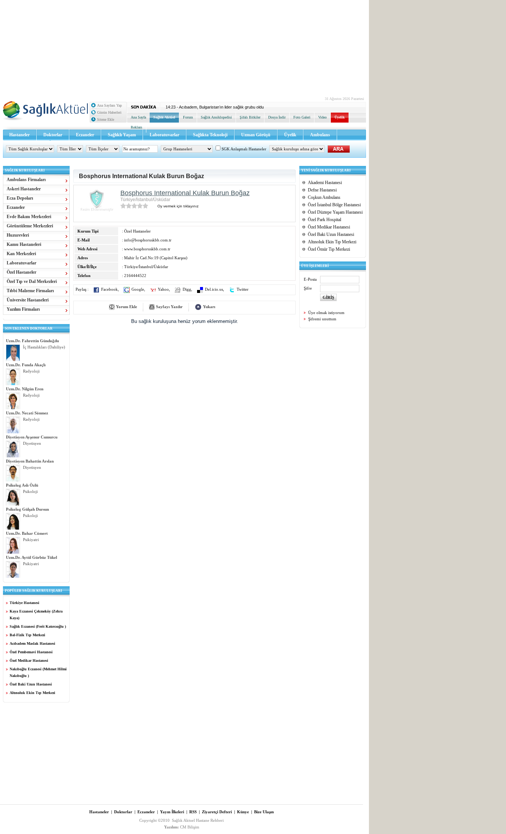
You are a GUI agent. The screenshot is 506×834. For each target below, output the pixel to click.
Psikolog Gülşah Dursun (27, 509)
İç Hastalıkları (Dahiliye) (44, 347)
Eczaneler (85, 134)
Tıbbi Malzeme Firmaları (30, 290)
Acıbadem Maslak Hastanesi (32, 643)
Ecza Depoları (20, 198)
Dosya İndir (277, 117)
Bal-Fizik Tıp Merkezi (27, 635)
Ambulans (320, 134)
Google (138, 289)
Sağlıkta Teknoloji (210, 134)
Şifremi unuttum (322, 319)
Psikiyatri (31, 540)
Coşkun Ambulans (324, 197)
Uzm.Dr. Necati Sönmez (27, 413)
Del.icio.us (214, 289)
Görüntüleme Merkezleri (30, 225)
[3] (134, 205)
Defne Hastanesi (322, 190)
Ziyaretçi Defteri (217, 812)
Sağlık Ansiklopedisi (216, 117)
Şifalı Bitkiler (250, 117)
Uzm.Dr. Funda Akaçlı (26, 365)
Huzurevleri (18, 235)
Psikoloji (30, 492)
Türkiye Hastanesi (24, 603)
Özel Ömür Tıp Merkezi (329, 249)
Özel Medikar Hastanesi (29, 660)
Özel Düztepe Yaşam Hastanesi (335, 212)
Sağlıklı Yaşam (122, 134)
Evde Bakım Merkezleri (29, 216)
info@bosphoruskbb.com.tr (148, 240)
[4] (140, 205)
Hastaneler (19, 134)
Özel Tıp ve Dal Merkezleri (32, 281)
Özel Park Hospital (324, 219)
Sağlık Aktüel (164, 117)
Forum (188, 117)
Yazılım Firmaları (23, 309)
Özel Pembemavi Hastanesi (31, 652)
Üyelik (339, 117)
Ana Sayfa (138, 117)
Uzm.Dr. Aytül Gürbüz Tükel (31, 557)
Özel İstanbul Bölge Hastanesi (334, 204)
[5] (145, 205)
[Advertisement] (184, 46)
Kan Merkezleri (21, 253)
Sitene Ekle (105, 119)
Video (322, 117)
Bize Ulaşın (264, 812)
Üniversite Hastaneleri (28, 300)
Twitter (243, 289)
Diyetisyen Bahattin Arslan (30, 461)
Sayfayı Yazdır (169, 306)
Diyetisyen (32, 443)
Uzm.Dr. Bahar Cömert (27, 533)
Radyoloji (31, 371)
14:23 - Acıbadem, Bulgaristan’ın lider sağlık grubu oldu (215, 107)
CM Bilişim (189, 827)
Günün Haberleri (109, 112)
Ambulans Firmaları (26, 179)
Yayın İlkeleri (172, 812)
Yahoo (163, 289)
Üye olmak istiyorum (326, 312)
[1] (123, 205)
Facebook (109, 289)
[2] (129, 205)
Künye (243, 812)
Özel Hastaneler (21, 272)
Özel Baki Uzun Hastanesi (31, 684)
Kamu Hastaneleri (24, 244)
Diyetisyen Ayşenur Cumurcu (31, 437)
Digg (187, 289)
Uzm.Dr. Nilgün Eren (24, 389)
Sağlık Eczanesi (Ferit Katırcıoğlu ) (38, 626)
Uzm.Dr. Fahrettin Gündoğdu (32, 340)
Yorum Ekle (126, 306)
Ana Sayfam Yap (109, 105)
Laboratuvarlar (164, 134)
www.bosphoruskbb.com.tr (147, 249)
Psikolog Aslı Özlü (22, 485)
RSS (193, 812)
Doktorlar (52, 134)
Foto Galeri (301, 117)
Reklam (136, 127)
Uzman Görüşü (255, 134)
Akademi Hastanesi (325, 182)
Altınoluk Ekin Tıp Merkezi (32, 693)
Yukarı (209, 306)
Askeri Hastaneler (24, 188)
